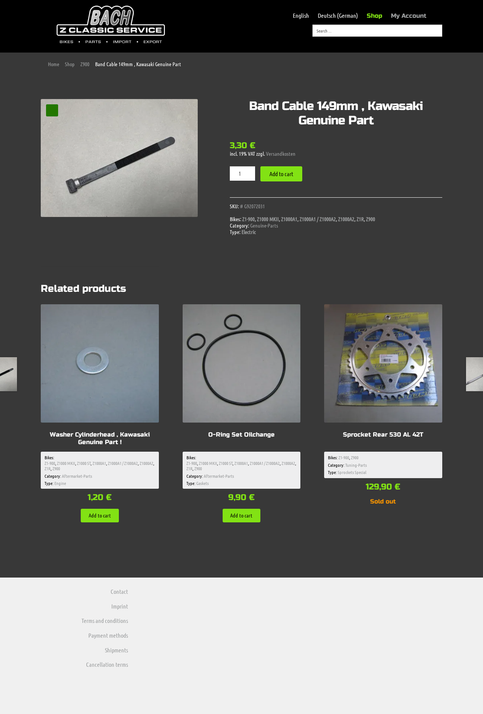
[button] (52, 110)
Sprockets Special (352, 472)
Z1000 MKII (268, 218)
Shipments (116, 650)
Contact (119, 591)
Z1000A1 (289, 218)
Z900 (84, 63)
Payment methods (108, 635)
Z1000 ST (84, 463)
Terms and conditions (105, 620)
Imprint (119, 606)
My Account (408, 15)
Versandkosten (280, 153)
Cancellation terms (107, 664)
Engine (60, 483)
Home (53, 63)
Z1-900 (248, 218)
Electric (249, 231)
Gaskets (202, 483)
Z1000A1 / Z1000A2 (318, 218)
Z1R (360, 218)
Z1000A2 (346, 218)
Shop (374, 15)
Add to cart (281, 173)
